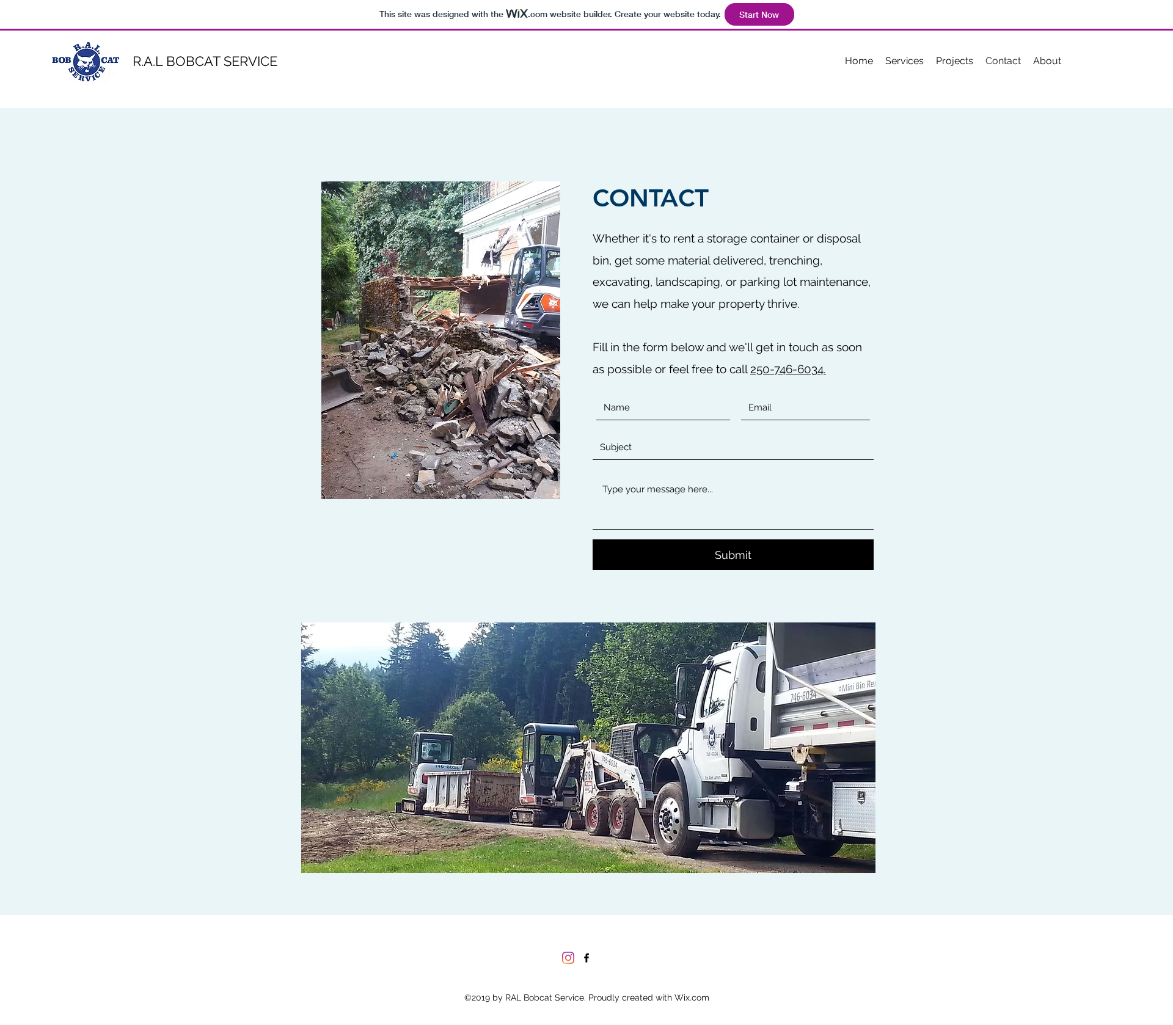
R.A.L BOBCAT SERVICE (205, 61)
